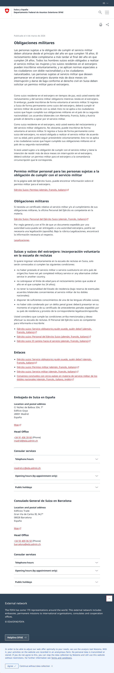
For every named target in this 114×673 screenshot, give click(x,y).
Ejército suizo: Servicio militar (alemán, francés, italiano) (46, 371)
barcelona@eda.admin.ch (27, 544)
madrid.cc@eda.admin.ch (27, 468)
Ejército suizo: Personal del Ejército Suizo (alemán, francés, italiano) (53, 336)
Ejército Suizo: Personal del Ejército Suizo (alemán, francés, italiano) (50, 219)
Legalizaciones (21, 240)
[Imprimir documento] (100, 25)
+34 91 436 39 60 (23, 437)
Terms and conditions (61, 657)
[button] (109, 598)
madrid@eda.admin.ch (26, 440)
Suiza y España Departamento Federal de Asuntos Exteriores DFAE (38, 10)
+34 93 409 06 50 (23, 540)
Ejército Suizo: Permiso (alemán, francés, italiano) (40, 189)
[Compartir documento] (107, 25)
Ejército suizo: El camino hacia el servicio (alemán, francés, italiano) (52, 341)
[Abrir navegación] (107, 12)
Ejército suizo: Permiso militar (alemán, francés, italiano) (47, 367)
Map (16, 424)
